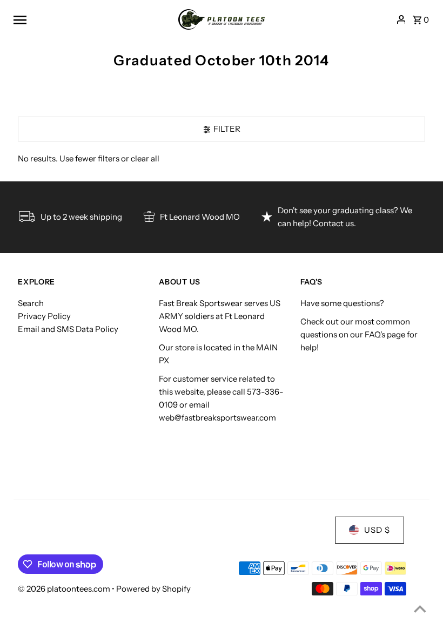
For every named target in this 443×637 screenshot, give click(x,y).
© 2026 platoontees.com (65, 589)
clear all (145, 158)
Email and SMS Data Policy (68, 329)
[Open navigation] (92, 19)
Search (31, 303)
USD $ (377, 530)
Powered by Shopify (153, 589)
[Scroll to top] (420, 609)
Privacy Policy (44, 316)
